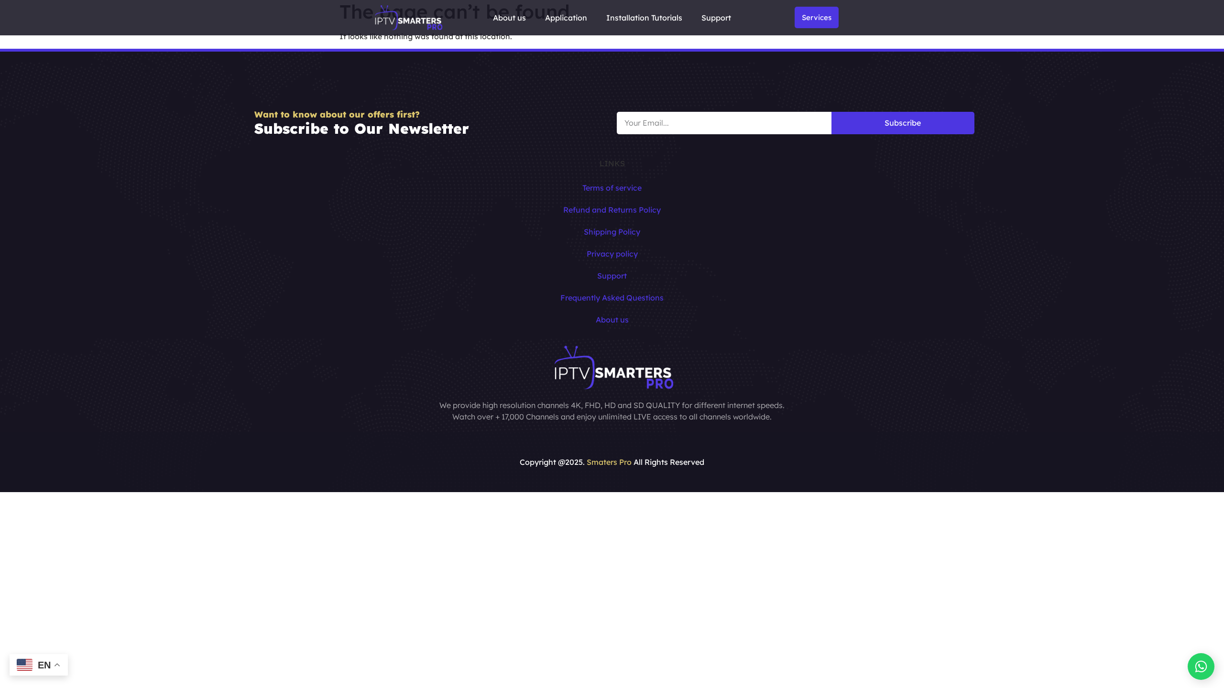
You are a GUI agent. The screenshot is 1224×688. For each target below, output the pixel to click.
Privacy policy (612, 253)
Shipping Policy (612, 231)
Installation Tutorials (644, 17)
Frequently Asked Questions (612, 297)
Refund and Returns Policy (612, 210)
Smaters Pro (609, 462)
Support (716, 17)
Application (566, 17)
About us (509, 17)
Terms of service (612, 188)
